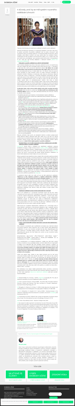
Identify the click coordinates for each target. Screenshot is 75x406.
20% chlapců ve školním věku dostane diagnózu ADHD (38, 106)
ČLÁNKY (28, 389)
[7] (22, 169)
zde (36, 172)
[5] (23, 113)
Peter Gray (23, 17)
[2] (22, 102)
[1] (28, 97)
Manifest (36, 2)
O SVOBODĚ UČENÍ (31, 395)
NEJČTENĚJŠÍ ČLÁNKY (15, 380)
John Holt (55, 150)
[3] (44, 103)
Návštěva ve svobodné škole (42, 321)
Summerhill (20, 146)
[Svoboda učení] (12, 2)
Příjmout (35, 402)
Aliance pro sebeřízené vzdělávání (39, 272)
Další (48, 2)
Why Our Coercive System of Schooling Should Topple (39, 333)
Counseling (53, 292)
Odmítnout (50, 402)
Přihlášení (67, 2)
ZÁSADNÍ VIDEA (59, 380)
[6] (24, 120)
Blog (50, 17)
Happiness (41, 277)
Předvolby (66, 402)
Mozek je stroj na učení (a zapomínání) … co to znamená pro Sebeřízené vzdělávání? (26, 322)
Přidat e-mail (53, 397)
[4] (49, 104)
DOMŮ (28, 388)
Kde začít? (30, 2)
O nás (53, 2)
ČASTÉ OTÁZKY (30, 392)
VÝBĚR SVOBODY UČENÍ (37, 380)
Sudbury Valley (44, 147)
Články (40, 2)
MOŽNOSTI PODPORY (31, 393)
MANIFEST (28, 390)
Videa (45, 2)
